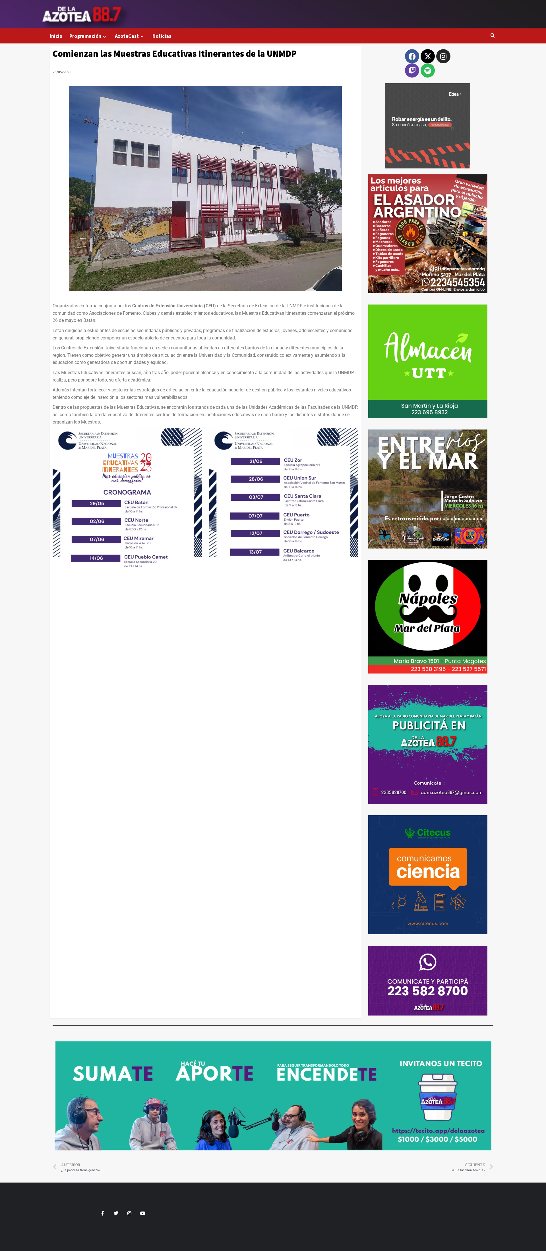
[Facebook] (412, 56)
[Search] (492, 36)
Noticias (161, 36)
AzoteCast (127, 36)
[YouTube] (143, 1213)
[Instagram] (443, 56)
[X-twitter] (428, 56)
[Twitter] (116, 1213)
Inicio (56, 36)
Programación (85, 36)
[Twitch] (412, 70)
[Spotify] (428, 70)
